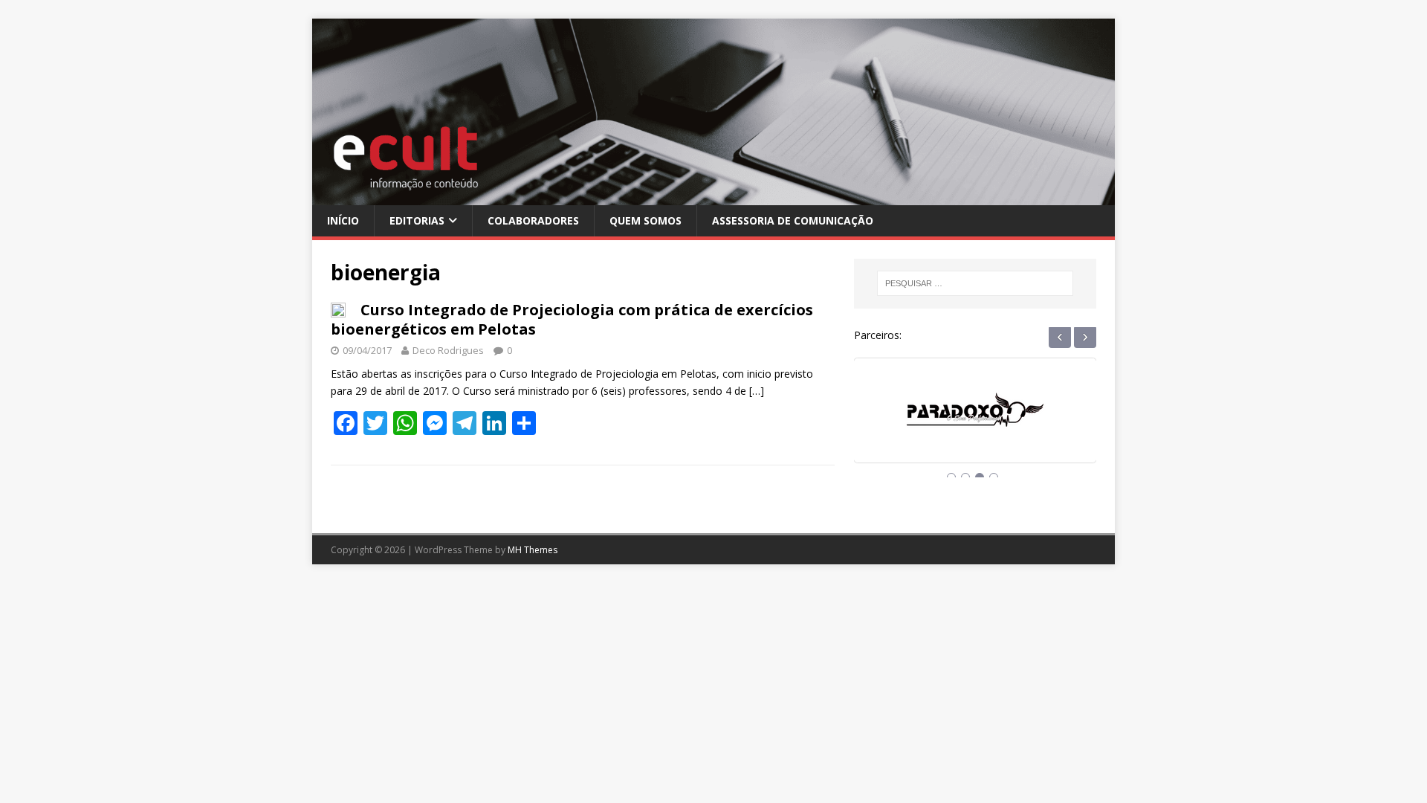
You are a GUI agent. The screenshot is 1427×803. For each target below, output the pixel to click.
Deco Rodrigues (448, 350)
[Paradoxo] (975, 424)
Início (343, 220)
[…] (756, 391)
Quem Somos (645, 220)
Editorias (416, 220)
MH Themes (532, 550)
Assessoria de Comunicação (792, 220)
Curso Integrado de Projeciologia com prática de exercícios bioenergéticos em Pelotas (572, 319)
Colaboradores (533, 220)
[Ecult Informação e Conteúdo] (713, 196)
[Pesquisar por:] (975, 283)
